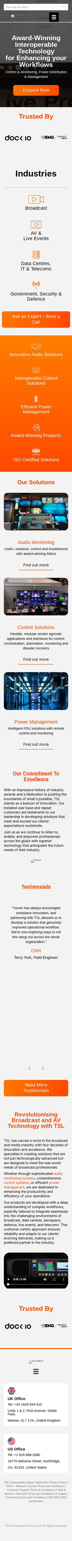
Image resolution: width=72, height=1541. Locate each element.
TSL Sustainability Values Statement (26, 1482)
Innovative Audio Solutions (36, 354)
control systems (16, 1183)
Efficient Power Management (36, 409)
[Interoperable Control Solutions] (36, 369)
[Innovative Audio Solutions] (36, 346)
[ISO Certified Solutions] (36, 451)
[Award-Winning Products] (36, 427)
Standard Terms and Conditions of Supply (41, 1493)
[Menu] (54, 17)
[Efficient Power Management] (36, 398)
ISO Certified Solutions (36, 459)
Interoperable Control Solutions (36, 381)
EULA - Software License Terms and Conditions (35, 1486)
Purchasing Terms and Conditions (25, 1497)
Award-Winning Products (36, 435)
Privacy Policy (58, 1482)
